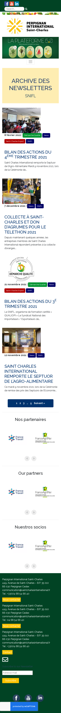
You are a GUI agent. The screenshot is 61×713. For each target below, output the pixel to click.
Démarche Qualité (32, 135)
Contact (7, 652)
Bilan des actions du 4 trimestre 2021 (27, 155)
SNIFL (30, 141)
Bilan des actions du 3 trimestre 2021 (30, 304)
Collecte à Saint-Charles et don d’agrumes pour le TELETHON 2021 (25, 225)
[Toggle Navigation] (30, 62)
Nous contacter (11, 599)
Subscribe (10, 680)
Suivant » (39, 403)
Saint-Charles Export (15, 141)
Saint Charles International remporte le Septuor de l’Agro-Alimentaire (28, 374)
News (46, 135)
